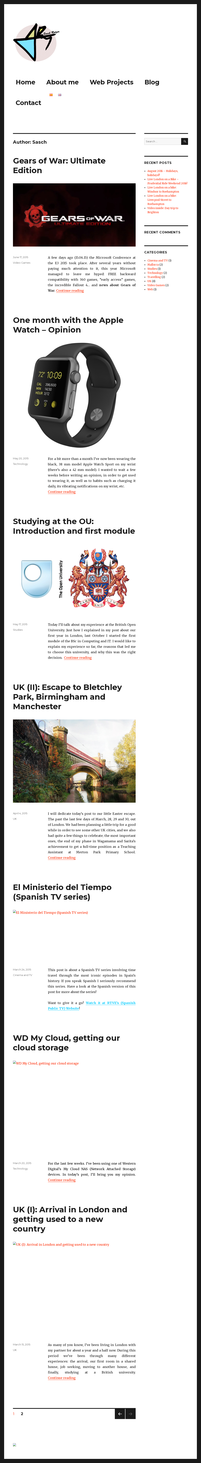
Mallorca (153, 264)
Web (150, 289)
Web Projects (111, 82)
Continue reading (70, 290)
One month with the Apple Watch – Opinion (68, 324)
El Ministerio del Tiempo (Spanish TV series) (62, 892)
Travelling (154, 277)
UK (15, 818)
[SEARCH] (184, 141)
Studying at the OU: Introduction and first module (74, 526)
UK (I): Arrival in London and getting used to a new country (70, 1219)
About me (62, 82)
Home (25, 82)
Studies (18, 629)
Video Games (21, 262)
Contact (28, 103)
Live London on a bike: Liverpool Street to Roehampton (161, 200)
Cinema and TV (22, 975)
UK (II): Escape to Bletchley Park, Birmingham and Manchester (67, 696)
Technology (20, 463)
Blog (151, 82)
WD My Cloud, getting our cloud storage (66, 1042)
